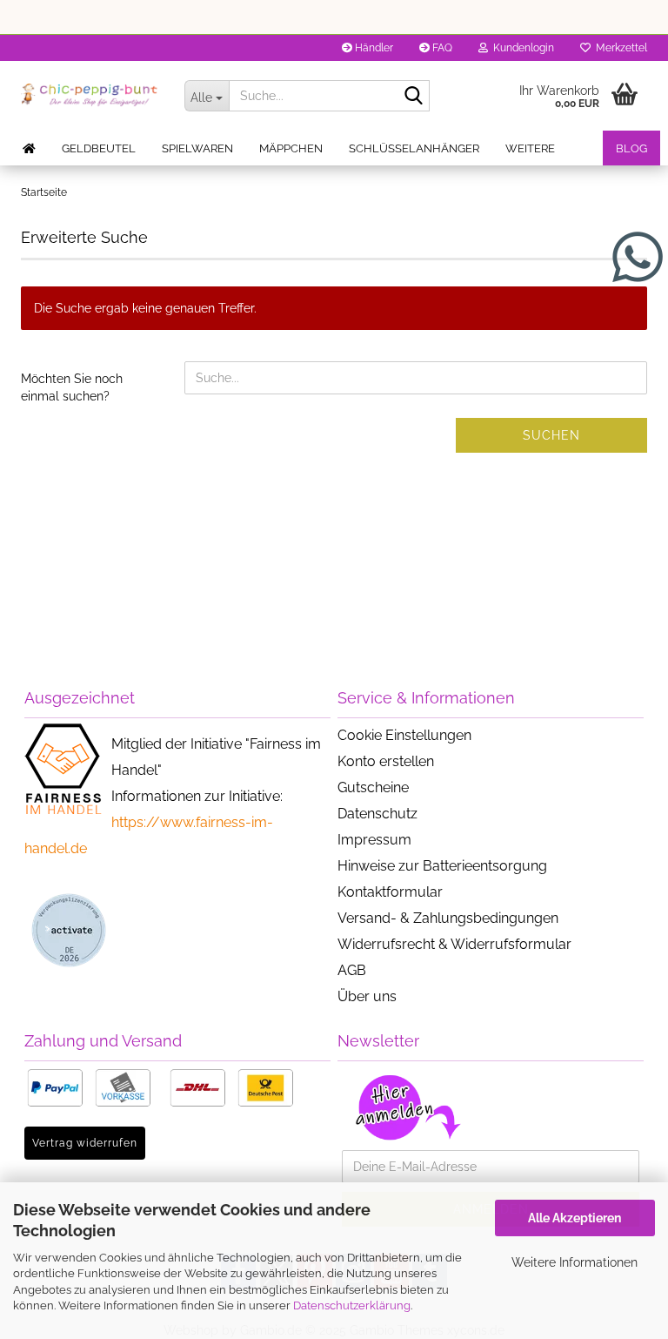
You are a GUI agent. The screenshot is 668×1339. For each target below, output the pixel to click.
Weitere (530, 148)
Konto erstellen (385, 761)
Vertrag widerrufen (84, 1143)
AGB (351, 970)
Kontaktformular (390, 892)
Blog (631, 148)
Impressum (374, 839)
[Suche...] (413, 96)
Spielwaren (197, 148)
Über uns (367, 996)
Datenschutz (377, 813)
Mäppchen (291, 148)
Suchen (551, 435)
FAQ (441, 48)
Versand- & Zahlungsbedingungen (447, 918)
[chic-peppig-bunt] (89, 96)
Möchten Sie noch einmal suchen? (72, 387)
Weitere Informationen (574, 1262)
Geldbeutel (99, 148)
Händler (372, 48)
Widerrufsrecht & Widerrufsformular (454, 944)
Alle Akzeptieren (574, 1218)
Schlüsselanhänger (414, 148)
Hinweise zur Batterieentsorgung (442, 866)
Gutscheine (373, 787)
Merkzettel (619, 48)
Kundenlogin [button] (521, 48)
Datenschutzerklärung (352, 1305)
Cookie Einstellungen (404, 735)
